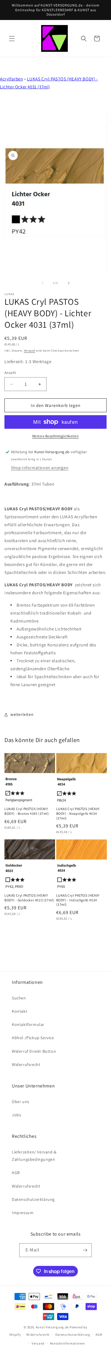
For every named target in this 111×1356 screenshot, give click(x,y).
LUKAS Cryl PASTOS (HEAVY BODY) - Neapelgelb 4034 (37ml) (78, 813)
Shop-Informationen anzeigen (39, 467)
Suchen (19, 998)
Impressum (22, 1212)
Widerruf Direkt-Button (34, 1051)
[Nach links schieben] (42, 283)
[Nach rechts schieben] (68, 283)
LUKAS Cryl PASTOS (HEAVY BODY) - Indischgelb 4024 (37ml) (78, 900)
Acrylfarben (11, 79)
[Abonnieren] (84, 1250)
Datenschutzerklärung (33, 1199)
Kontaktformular (28, 1024)
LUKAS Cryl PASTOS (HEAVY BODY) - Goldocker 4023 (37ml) (29, 897)
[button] (11, 38)
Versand (29, 350)
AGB (16, 1172)
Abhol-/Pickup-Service (33, 1037)
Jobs (16, 1114)
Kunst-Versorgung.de (52, 1327)
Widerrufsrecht (26, 1064)
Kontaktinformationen (67, 1343)
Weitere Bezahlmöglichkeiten (55, 436)
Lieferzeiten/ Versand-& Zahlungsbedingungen (34, 1155)
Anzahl (10, 372)
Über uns (20, 1101)
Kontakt (19, 1011)
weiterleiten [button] (21, 714)
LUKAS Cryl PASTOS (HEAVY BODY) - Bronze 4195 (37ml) (26, 811)
